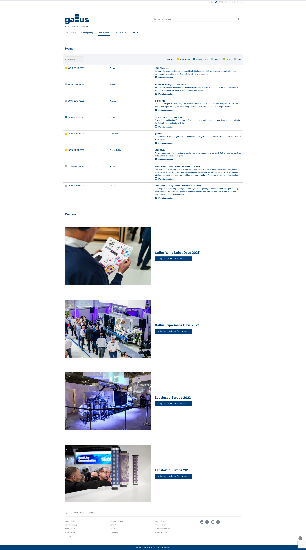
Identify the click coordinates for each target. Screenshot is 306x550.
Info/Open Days (202, 60)
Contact (135, 33)
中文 (221, 2)
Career (228, 60)
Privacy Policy (160, 525)
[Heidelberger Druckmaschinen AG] (77, 19)
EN (216, 2)
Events (90, 513)
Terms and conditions (163, 529)
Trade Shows (185, 60)
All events (170, 60)
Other (239, 60)
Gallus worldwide (116, 521)
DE (212, 2)
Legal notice (159, 521)
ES (230, 2)
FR (226, 2)
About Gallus (104, 33)
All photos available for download (173, 259)
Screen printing (87, 33)
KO (238, 2)
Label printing (70, 33)
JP (242, 2)
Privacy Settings (161, 533)
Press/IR (216, 60)
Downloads (114, 533)
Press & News (120, 33)
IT (234, 2)
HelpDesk (113, 529)
